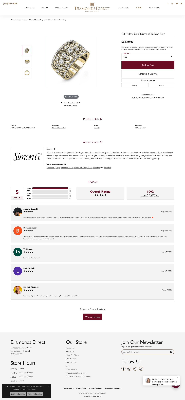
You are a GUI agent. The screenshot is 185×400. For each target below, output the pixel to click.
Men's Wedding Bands (83, 167)
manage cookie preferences (24, 389)
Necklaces (51, 167)
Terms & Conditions (95, 388)
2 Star (29, 196)
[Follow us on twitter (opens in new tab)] (141, 369)
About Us (70, 351)
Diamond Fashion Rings (36, 20)
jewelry (19, 20)
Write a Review (92, 316)
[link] (10, 3)
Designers (123, 7)
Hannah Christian (31, 287)
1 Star (29, 198)
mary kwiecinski (30, 209)
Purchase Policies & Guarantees (78, 376)
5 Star (29, 188)
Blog (67, 366)
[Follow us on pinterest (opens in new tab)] (135, 369)
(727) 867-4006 (70, 105)
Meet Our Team (72, 355)
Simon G (96, 128)
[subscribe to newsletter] (171, 352)
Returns (161, 85)
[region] (71, 62)
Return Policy (68, 388)
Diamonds (29, 7)
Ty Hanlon (27, 249)
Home (12, 20)
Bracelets (107, 167)
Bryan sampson (30, 228)
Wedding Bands (67, 167)
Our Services (71, 362)
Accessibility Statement (113, 388)
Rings (25, 20)
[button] (168, 3)
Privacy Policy (71, 369)
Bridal (45, 7)
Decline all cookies (18, 394)
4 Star (29, 191)
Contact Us (70, 348)
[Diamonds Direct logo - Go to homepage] (92, 7)
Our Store (154, 7)
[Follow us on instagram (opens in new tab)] (129, 369)
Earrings (96, 167)
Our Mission (71, 359)
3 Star (29, 193)
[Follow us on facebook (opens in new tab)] (123, 369)
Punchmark (97, 396)
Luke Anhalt (29, 268)
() (70, 188)
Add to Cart (148, 65)
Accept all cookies (35, 394)
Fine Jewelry (61, 7)
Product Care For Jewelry (76, 373)
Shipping (135, 85)
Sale (138, 7)
